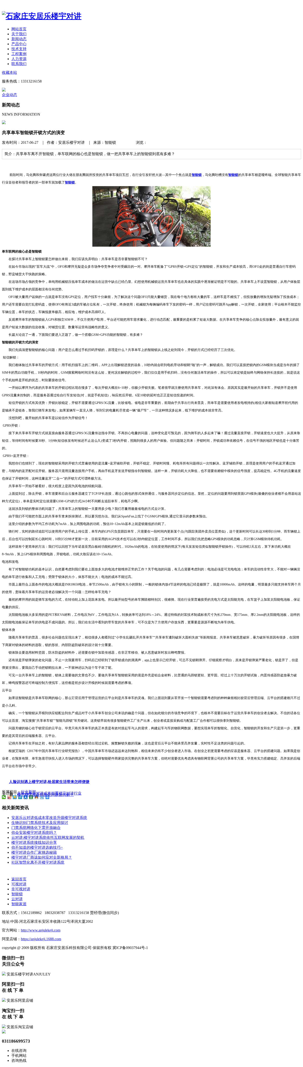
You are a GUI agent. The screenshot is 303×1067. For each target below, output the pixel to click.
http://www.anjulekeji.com (40, 930)
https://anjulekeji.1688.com (41, 939)
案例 (19, 54)
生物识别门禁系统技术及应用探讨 (39, 823)
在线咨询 (19, 1051)
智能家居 (19, 904)
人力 (19, 59)
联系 (19, 64)
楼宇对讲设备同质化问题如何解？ (45, 795)
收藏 (9, 72)
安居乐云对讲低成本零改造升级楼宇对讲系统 (49, 818)
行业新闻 (25, 95)
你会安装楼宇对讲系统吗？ (34, 833)
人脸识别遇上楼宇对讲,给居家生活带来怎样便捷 (49, 782)
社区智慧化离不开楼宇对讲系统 (37, 862)
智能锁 (17, 894)
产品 (19, 44)
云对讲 (17, 899)
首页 (19, 29)
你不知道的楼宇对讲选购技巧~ (37, 847)
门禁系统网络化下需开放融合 (36, 828)
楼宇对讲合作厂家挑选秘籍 (34, 852)
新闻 (19, 39)
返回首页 (19, 879)
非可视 (20, 889)
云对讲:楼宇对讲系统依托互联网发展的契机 (47, 837)
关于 (19, 34)
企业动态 (9, 95)
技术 (19, 49)
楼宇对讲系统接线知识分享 (34, 842)
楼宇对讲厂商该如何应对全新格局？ (41, 857)
